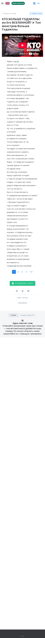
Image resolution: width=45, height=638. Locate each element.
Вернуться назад (10, 13)
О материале (22, 303)
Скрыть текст (37, 13)
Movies (25, 298)
